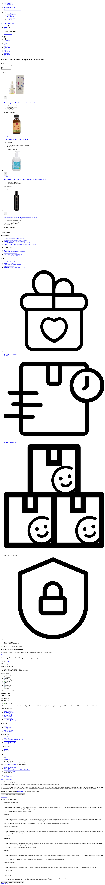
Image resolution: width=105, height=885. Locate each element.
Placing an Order (8, 711)
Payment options (11, 18)
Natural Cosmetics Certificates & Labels (13, 739)
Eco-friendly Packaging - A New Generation (14, 241)
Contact (5, 751)
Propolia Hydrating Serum (10, 263)
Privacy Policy (7, 768)
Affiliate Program (8, 743)
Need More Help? (8, 718)
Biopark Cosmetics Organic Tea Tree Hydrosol (15, 255)
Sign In (5, 726)
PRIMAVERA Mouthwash (10, 253)
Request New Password (9, 728)
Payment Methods (8, 715)
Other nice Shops (8, 776)
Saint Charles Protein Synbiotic (11, 262)
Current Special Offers (9, 742)
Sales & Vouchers (8, 716)
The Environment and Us (10, 741)
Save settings (4, 882)
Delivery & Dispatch (9, 712)
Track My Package (8, 730)
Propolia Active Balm (9, 266)
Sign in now (7, 28)
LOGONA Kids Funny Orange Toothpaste (14, 251)
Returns (9, 15)
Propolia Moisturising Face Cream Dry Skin (14, 267)
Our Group (6, 750)
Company (6, 775)
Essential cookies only (11, 794)
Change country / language (18, 761)
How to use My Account (10, 720)
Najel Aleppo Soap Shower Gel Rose (13, 254)
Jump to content (7, 3)
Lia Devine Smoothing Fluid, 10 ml (21, 103)
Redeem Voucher (8, 731)
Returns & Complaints (9, 714)
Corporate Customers (9, 719)
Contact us (9, 19)
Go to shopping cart (8, 4)
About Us (6, 749)
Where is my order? (11, 14)
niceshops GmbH (11, 764)
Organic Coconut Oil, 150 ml (21, 217)
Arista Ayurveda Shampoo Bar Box (12, 264)
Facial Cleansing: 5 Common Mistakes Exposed (15, 240)
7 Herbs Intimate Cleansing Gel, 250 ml (25, 179)
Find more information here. (7, 654)
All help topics (10, 20)
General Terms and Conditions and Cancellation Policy (17, 770)
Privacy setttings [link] (8, 772)
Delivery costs (10, 16)
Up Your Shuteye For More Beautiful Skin (14, 238)
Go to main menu (8, 2)
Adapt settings (21, 794)
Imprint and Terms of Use (10, 767)
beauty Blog (7, 736)
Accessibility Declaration (10, 771)
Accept (2, 794)
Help (5, 12)
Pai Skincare (7, 250)
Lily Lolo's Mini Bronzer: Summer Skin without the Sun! (17, 243)
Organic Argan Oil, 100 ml (16, 139)
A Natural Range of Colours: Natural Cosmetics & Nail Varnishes (20, 244)
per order (12, 10)
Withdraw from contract (6, 779)
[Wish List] (5, 36)
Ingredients (6, 738)
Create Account (7, 727)
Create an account (8, 34)
